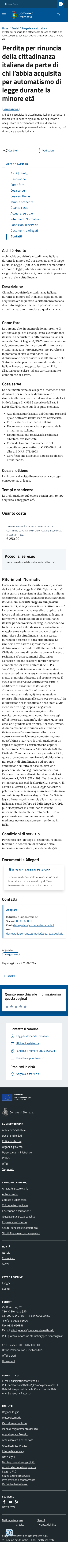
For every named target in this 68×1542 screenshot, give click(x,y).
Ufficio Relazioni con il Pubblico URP (22, 1350)
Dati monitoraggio (12, 1520)
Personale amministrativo (17, 1152)
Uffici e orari (9, 1355)
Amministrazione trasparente (19, 1467)
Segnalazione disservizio (16, 1476)
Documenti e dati (12, 1135)
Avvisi (5, 1264)
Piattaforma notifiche (14, 1423)
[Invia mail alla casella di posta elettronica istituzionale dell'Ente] (32, 1330)
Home (5, 28)
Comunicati (8, 1258)
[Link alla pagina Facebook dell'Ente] (4, 1502)
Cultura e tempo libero (15, 1205)
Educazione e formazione (16, 1211)
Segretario (8, 1169)
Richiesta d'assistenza (15, 1484)
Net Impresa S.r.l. (38, 1536)
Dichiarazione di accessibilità (18, 1462)
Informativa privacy (13, 1451)
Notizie (6, 1252)
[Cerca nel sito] (57, 15)
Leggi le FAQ (9, 1471)
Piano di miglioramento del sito (20, 1429)
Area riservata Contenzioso (17, 1440)
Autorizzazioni (10, 1194)
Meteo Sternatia (11, 1417)
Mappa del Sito (47, 1524)
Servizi (15, 28)
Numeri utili (8, 1361)
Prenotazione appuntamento (18, 1480)
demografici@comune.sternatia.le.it (33, 925)
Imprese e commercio (14, 1222)
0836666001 (24, 921)
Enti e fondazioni (11, 1141)
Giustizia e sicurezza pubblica (18, 1216)
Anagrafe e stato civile (33, 28)
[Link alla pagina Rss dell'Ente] (17, 1502)
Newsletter (8, 1507)
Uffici (5, 1163)
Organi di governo (12, 1147)
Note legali (8, 1457)
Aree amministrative (14, 1130)
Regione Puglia (11, 4)
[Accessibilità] (9, 1533)
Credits (20, 1524)
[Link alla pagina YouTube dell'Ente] (10, 1502)
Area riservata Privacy (14, 1445)
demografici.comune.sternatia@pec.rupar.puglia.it (34, 933)
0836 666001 (21, 1320)
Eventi (6, 1289)
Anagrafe (11, 910)
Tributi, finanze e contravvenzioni (21, 1233)
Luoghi (6, 1283)
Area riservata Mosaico (15, 1434)
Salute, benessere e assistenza (20, 1228)
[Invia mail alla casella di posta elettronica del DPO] (25, 1381)
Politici (6, 1158)
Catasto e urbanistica (14, 1200)
